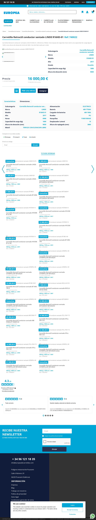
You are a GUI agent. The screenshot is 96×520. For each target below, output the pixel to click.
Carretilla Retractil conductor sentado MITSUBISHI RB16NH (52, 181)
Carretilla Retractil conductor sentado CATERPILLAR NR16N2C (52, 273)
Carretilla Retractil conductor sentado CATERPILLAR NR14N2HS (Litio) (19, 305)
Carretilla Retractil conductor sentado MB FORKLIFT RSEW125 (20, 321)
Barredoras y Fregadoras (77, 21)
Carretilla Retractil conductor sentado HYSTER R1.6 (54, 212)
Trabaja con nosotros (18, 491)
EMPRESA (76, 2)
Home (4, 31)
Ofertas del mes (20, 21)
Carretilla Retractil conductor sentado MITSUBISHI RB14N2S (52, 197)
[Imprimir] (17, 91)
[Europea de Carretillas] (12, 12)
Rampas (89, 20)
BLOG (83, 2)
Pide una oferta (28, 90)
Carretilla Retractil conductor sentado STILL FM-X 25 (54, 319)
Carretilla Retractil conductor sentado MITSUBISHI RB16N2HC (52, 305)
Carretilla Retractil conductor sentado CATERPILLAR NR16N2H (52, 256)
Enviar (54, 449)
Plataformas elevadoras (63, 21)
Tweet (25, 137)
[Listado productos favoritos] (82, 12)
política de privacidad (57, 436)
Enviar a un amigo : (7, 141)
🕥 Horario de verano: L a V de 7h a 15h (48, 6)
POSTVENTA (68, 2)
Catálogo (8, 26)
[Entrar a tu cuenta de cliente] (87, 12)
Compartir (17, 137)
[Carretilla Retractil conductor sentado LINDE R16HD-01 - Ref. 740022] (8, 58)
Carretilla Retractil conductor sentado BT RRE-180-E (21, 287)
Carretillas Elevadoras (34, 21)
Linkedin (33, 137)
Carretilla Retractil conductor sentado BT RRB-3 (21, 195)
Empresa (14, 485)
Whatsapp (7, 137)
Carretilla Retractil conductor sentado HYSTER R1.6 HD (21, 213)
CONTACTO (90, 2)
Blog (12, 488)
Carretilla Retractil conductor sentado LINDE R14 (54, 165)
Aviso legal (15, 497)
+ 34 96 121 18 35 (23, 459)
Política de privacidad (18, 494)
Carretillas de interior (49, 21)
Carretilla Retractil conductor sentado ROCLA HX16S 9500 (54, 289)
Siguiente (45, 57)
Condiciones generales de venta (22, 500)
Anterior (3, 57)
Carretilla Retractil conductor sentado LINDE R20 (21, 179)
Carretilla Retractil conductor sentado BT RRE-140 (54, 240)
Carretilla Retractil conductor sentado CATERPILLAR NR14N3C (52, 366)
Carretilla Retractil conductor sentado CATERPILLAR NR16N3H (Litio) (52, 350)
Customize (72, 514)
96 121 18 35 (9, 2)
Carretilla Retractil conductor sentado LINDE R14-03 (21, 165)
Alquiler (8, 21)
